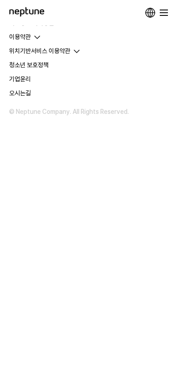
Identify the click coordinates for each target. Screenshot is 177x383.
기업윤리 (20, 79)
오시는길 (20, 93)
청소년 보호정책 (29, 65)
